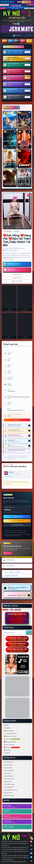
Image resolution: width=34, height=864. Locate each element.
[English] (7, 556)
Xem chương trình (8, 499)
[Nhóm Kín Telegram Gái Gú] (17, 590)
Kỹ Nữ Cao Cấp (17, 17)
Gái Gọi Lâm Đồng (9, 741)
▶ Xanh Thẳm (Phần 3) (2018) (9, 127)
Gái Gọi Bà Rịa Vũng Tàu (10, 736)
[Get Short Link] (13, 24)
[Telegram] (16, 24)
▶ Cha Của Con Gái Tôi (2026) (9, 165)
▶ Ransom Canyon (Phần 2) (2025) (8, 184)
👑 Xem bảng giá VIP (17, 274)
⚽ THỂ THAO (29, 40)
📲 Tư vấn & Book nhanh (17, 462)
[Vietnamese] (20, 556)
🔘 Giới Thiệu (7, 696)
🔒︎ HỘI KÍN (4, 40)
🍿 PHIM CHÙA (17, 40)
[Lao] (16, 556)
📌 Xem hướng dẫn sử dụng (17, 471)
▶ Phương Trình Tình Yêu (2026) (23, 146)
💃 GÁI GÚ (23, 40)
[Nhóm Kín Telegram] (18, 24)
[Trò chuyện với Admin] (31, 845)
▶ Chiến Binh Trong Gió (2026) (24, 184)
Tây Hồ (18, 518)
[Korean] (14, 556)
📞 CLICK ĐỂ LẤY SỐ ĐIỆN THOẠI (17, 467)
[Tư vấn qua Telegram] (31, 849)
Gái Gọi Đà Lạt (8, 728)
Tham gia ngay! (26, 1)
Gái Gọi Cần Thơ (8, 739)
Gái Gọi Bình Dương (9, 730)
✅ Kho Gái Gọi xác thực (17, 281)
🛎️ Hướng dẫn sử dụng (17, 277)
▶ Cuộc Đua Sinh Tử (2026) (23, 165)
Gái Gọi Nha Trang (9, 725)
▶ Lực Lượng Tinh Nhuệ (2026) (9, 146)
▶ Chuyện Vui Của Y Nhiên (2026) (23, 127)
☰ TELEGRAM (11, 40)
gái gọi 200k (7, 521)
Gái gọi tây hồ (15, 521)
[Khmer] (12, 556)
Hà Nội (11, 518)
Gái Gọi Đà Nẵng (8, 722)
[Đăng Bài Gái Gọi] (17, 596)
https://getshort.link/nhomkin (18, 808)
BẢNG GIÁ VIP (17, 366)
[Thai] (18, 556)
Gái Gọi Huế (7, 719)
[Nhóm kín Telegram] (31, 857)
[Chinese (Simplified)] (3, 556)
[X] (21, 24)
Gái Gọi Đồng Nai (8, 733)
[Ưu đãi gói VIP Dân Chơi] (17, 564)
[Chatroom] (31, 841)
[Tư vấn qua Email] (31, 853)
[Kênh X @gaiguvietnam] (31, 861)
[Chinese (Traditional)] (5, 556)
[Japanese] (10, 556)
